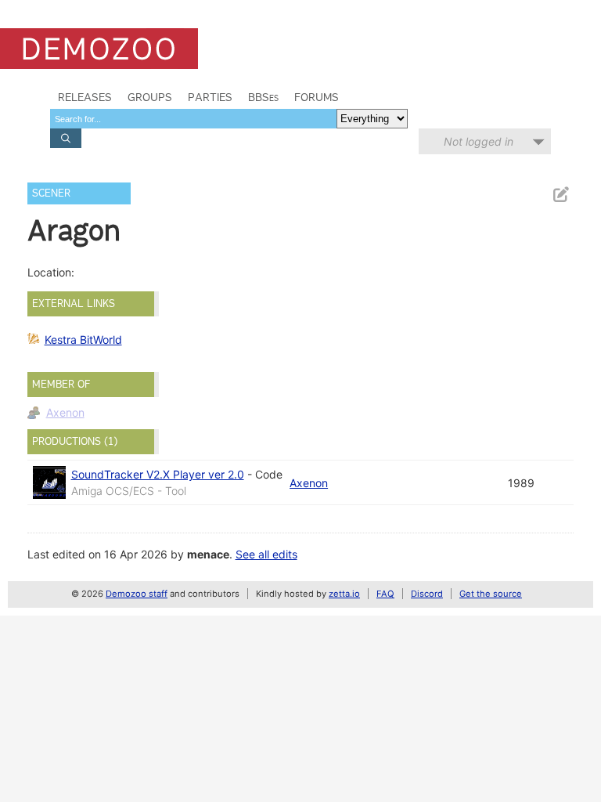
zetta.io (344, 593)
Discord (427, 593)
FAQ (385, 593)
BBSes (263, 97)
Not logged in (478, 141)
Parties (210, 97)
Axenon (65, 412)
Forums (316, 97)
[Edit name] (560, 194)
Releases (85, 97)
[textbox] (193, 118)
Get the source (490, 593)
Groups (150, 97)
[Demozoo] (99, 48)
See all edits (266, 554)
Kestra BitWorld (83, 339)
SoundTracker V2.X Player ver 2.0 (157, 474)
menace (208, 554)
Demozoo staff (136, 593)
